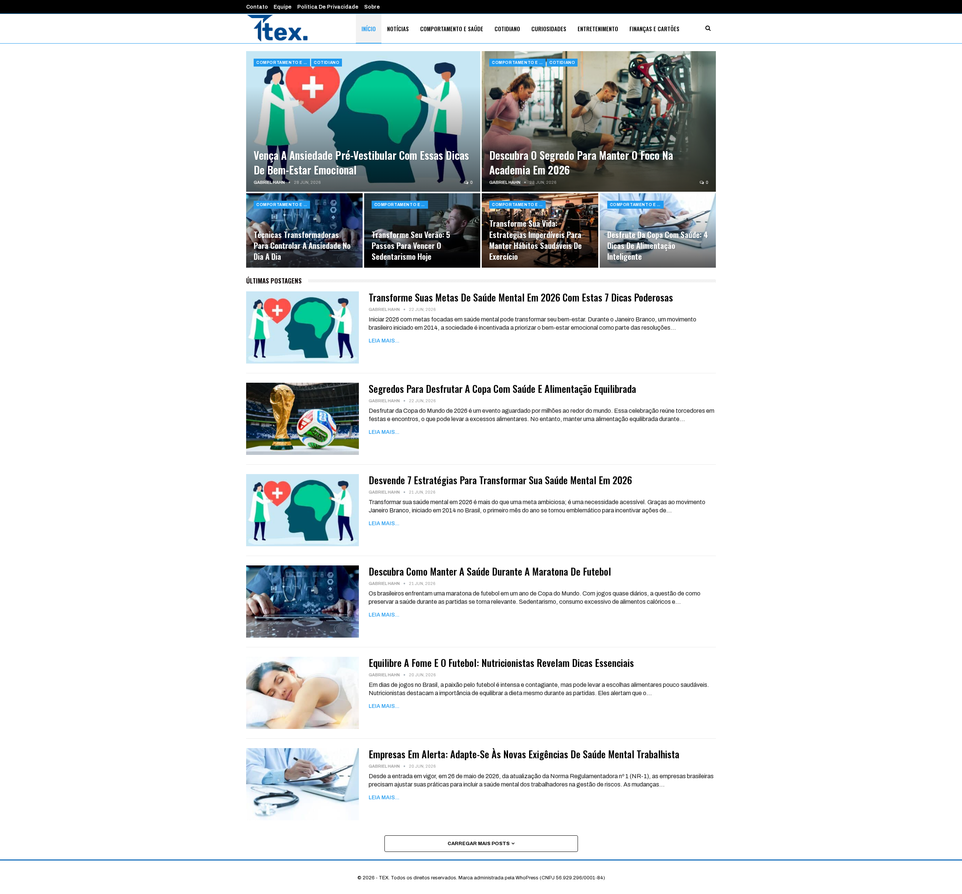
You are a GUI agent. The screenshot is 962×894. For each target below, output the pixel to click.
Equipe (283, 7)
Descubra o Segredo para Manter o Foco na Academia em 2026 (581, 162)
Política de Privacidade (327, 7)
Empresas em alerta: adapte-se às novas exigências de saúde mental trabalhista (524, 754)
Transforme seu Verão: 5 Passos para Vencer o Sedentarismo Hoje (411, 245)
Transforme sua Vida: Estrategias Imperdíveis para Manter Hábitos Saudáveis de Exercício (535, 239)
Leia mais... (384, 341)
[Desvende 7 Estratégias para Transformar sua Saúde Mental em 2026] (302, 510)
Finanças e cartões (654, 28)
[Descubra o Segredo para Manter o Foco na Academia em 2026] (599, 121)
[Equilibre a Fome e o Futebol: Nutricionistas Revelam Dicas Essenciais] (302, 693)
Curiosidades (548, 28)
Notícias (398, 28)
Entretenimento (598, 28)
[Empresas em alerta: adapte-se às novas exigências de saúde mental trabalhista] (302, 784)
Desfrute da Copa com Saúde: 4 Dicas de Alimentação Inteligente (657, 245)
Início (369, 28)
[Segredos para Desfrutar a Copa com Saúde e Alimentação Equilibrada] (302, 419)
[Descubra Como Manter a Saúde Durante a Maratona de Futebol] (302, 601)
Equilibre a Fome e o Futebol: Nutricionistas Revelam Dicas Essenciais (501, 662)
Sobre (372, 7)
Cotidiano (507, 28)
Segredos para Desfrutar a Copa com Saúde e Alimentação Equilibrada (502, 388)
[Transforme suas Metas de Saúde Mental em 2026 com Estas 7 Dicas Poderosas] (302, 327)
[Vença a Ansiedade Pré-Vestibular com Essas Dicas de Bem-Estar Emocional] (363, 121)
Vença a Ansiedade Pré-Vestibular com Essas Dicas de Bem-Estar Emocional (361, 162)
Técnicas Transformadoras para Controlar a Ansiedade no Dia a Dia (302, 245)
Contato (257, 7)
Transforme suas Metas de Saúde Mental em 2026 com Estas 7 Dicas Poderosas (521, 297)
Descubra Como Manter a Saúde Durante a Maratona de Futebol (490, 571)
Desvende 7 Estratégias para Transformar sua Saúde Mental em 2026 (500, 480)
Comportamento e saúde (451, 28)
